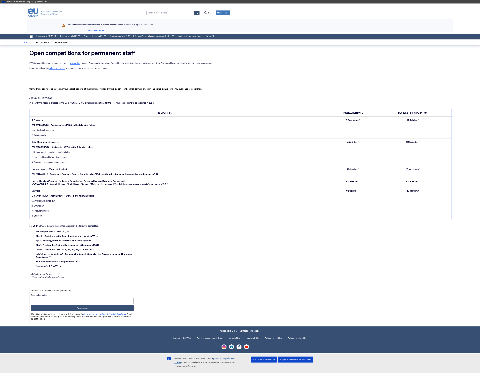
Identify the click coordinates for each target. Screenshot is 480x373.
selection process (57, 68)
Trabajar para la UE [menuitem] (67, 37)
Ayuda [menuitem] (207, 37)
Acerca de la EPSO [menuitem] (43, 37)
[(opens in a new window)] (224, 348)
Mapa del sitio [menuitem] (252, 338)
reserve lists (75, 63)
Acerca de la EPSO (228, 331)
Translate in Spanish (95, 30)
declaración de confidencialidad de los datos (104, 314)
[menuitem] (31, 36)
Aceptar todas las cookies (263, 359)
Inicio (26, 42)
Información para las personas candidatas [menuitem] (151, 37)
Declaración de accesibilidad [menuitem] (209, 338)
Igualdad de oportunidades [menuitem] (190, 36)
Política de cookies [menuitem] (273, 338)
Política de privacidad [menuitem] (297, 338)
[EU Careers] (44, 12)
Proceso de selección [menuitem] (92, 37)
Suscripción (82, 308)
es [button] (209, 12)
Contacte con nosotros (250, 331)
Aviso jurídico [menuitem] (234, 338)
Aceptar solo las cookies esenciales (295, 359)
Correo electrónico (39, 295)
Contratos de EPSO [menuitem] (182, 338)
